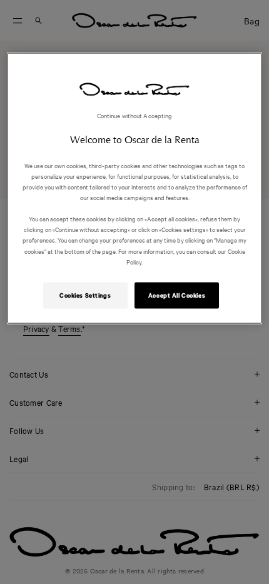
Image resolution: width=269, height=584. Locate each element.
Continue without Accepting (135, 115)
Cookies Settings (85, 294)
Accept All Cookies (176, 294)
